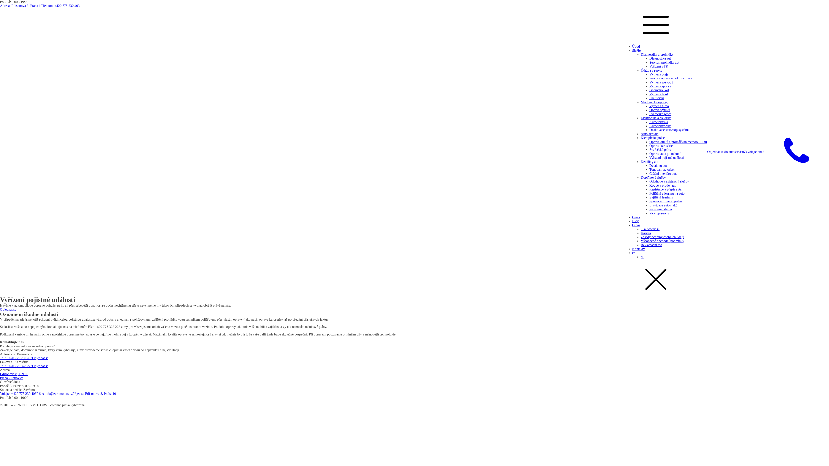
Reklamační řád (651, 245)
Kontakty (638, 249)
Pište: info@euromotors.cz (54, 393)
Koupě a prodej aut (662, 185)
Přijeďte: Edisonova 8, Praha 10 (94, 393)
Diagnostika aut (660, 58)
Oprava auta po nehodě (665, 154)
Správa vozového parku (665, 201)
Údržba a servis (651, 70)
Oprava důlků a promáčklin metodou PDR (678, 142)
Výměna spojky (660, 86)
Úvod (636, 46)
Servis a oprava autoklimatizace (670, 78)
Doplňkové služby (653, 177)
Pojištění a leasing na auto (667, 193)
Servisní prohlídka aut (664, 62)
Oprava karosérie (661, 146)
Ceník (636, 217)
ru (642, 257)
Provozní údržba (660, 209)
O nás (636, 225)
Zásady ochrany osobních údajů (662, 237)
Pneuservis (656, 98)
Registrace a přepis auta (665, 189)
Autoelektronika (660, 126)
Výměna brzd (658, 94)
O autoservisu (650, 229)
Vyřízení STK (658, 66)
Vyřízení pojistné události (666, 157)
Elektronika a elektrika (656, 118)
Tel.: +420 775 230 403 (16, 358)
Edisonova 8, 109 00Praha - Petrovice (14, 376)
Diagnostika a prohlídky (657, 54)
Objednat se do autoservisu (725, 152)
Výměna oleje (658, 74)
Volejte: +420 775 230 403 (18, 393)
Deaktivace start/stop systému (669, 130)
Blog (635, 221)
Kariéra (646, 233)
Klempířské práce (653, 138)
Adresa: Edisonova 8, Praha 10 (21, 6)
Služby (637, 50)
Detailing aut (649, 162)
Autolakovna (649, 134)
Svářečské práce (660, 114)
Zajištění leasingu (661, 197)
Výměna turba (659, 106)
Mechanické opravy (654, 102)
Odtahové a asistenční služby (669, 181)
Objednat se (8, 309)
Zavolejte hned (754, 152)
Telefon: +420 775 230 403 (61, 6)
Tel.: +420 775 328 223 (16, 366)
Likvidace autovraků (663, 205)
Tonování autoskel (661, 169)
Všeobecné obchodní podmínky (662, 241)
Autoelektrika (658, 122)
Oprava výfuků (659, 110)
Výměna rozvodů (661, 82)
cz (633, 253)
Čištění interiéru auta (663, 173)
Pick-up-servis (659, 213)
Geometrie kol (659, 90)
